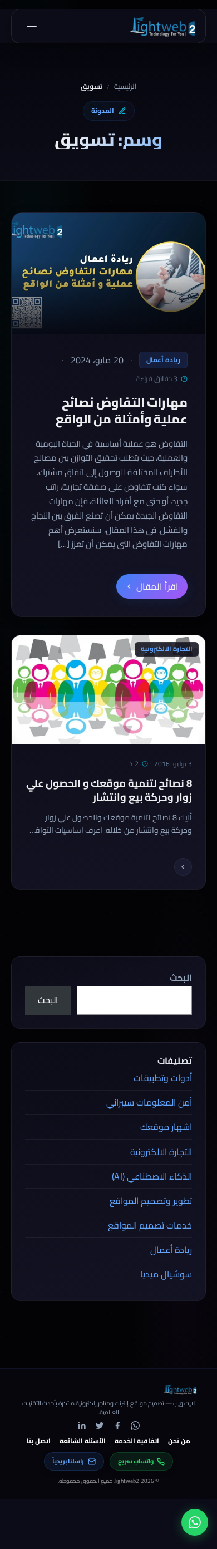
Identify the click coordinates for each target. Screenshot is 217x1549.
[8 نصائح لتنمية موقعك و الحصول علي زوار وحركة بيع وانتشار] (183, 867)
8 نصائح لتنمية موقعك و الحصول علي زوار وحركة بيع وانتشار (109, 790)
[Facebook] (117, 1425)
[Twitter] (99, 1425)
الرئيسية (125, 87)
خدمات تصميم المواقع (150, 1225)
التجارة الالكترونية (161, 1151)
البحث (181, 977)
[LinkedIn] (81, 1425)
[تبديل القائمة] (31, 26)
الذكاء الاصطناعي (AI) (152, 1176)
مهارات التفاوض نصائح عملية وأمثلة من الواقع (122, 411)
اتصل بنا (39, 1441)
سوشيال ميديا (166, 1274)
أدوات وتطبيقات (163, 1077)
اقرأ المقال (157, 586)
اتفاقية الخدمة (137, 1441)
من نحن (179, 1441)
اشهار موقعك (166, 1126)
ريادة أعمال (163, 359)
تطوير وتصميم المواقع (151, 1200)
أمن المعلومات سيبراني (149, 1102)
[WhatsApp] (135, 1425)
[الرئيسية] (162, 26)
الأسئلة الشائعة (83, 1441)
